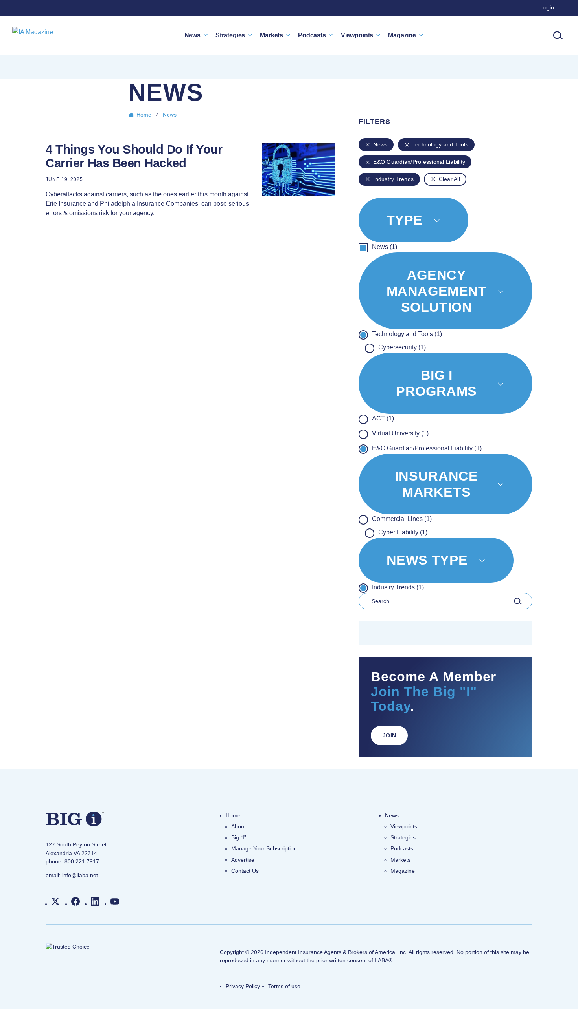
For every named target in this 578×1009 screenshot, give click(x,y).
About (238, 826)
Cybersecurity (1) (402, 347)
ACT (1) (383, 418)
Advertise (242, 860)
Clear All (449, 179)
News (192, 34)
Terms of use (284, 986)
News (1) (384, 246)
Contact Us (245, 871)
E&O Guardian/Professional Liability (419, 162)
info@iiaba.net (80, 875)
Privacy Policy (243, 986)
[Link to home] (32, 35)
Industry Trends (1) (398, 587)
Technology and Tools (440, 144)
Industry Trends (393, 179)
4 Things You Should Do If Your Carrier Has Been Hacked (134, 156)
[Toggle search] (558, 35)
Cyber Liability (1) (402, 532)
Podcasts (312, 34)
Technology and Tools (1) (407, 334)
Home (143, 115)
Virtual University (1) (400, 433)
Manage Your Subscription (264, 848)
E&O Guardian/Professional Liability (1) (427, 448)
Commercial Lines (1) (402, 518)
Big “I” (238, 837)
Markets (271, 34)
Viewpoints (357, 34)
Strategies (230, 34)
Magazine (402, 34)
